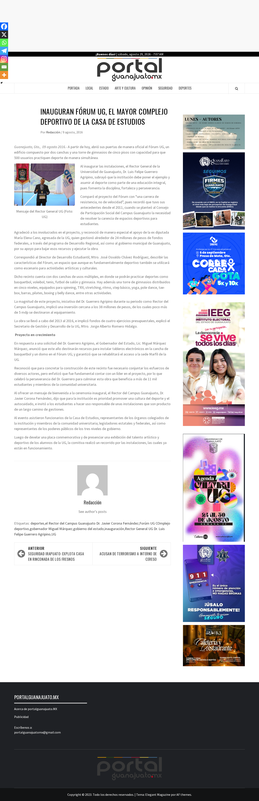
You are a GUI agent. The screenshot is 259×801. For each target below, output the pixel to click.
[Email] (4, 67)
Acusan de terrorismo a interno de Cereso (128, 554)
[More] (4, 75)
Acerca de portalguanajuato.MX (35, 709)
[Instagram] (4, 59)
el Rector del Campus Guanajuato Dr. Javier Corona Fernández (92, 523)
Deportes (185, 88)
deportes (37, 523)
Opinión (147, 88)
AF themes (183, 795)
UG (53, 534)
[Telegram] (4, 51)
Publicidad (21, 717)
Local (89, 88)
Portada (74, 88)
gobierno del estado (88, 528)
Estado (104, 88)
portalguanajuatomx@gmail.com (37, 732)
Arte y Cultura (125, 88)
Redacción (53, 132)
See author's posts (93, 511)
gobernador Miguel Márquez (51, 528)
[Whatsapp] (4, 43)
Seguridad (165, 88)
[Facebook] (4, 26)
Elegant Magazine (157, 795)
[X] (4, 35)
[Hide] (1, 82)
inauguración (114, 528)
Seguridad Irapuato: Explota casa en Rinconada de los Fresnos (56, 554)
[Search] (236, 88)
